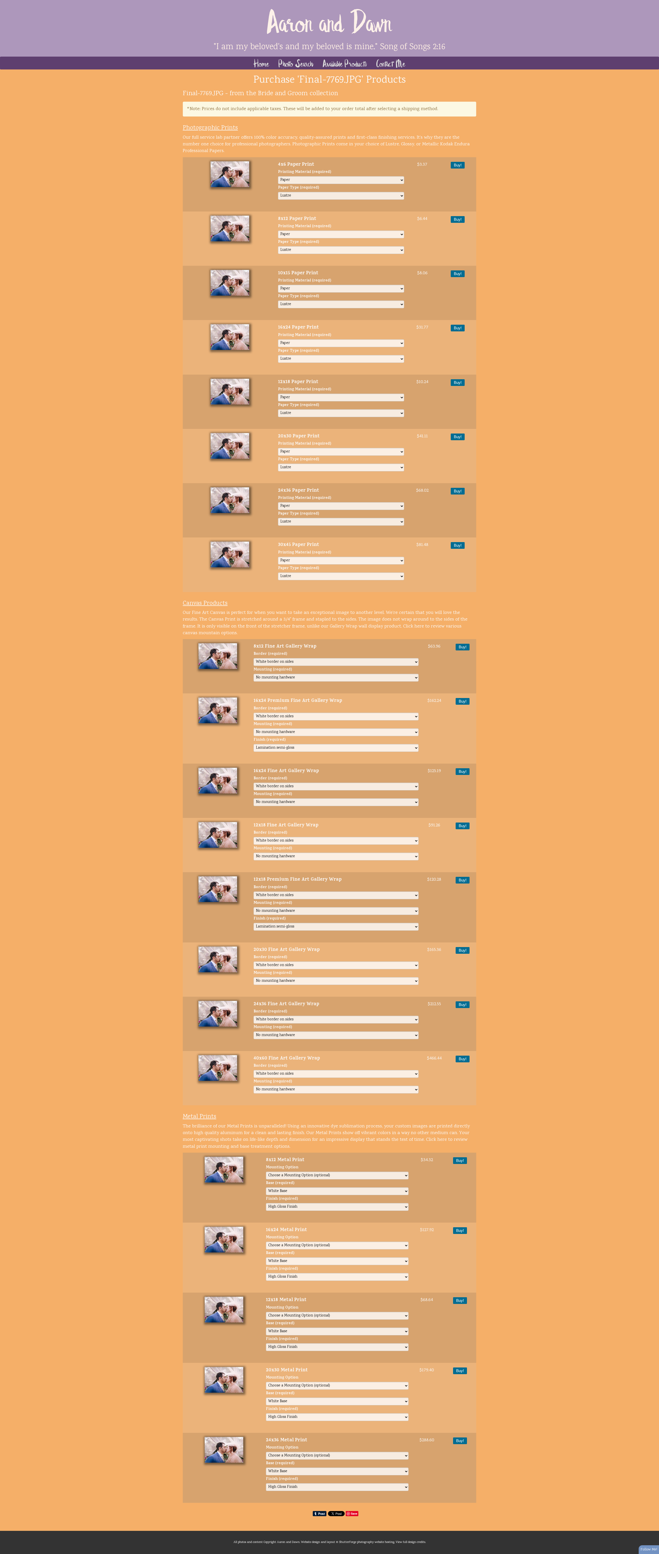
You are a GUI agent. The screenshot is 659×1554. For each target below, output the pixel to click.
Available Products (345, 63)
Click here (413, 626)
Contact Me (391, 63)
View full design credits (410, 1542)
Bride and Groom (283, 94)
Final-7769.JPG (203, 94)
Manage (652, 2)
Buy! (458, 165)
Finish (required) (270, 740)
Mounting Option (282, 1168)
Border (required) (270, 654)
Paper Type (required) (298, 188)
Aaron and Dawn (329, 20)
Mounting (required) (273, 670)
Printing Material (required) (304, 172)
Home (261, 63)
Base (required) (280, 1183)
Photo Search (296, 63)
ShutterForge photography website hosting (366, 1542)
